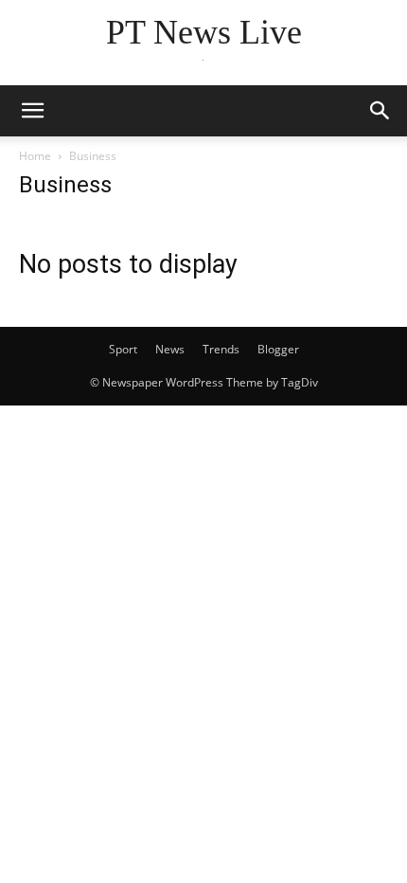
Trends (221, 349)
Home (35, 156)
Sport (123, 349)
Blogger (278, 349)
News (170, 349)
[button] (32, 110)
